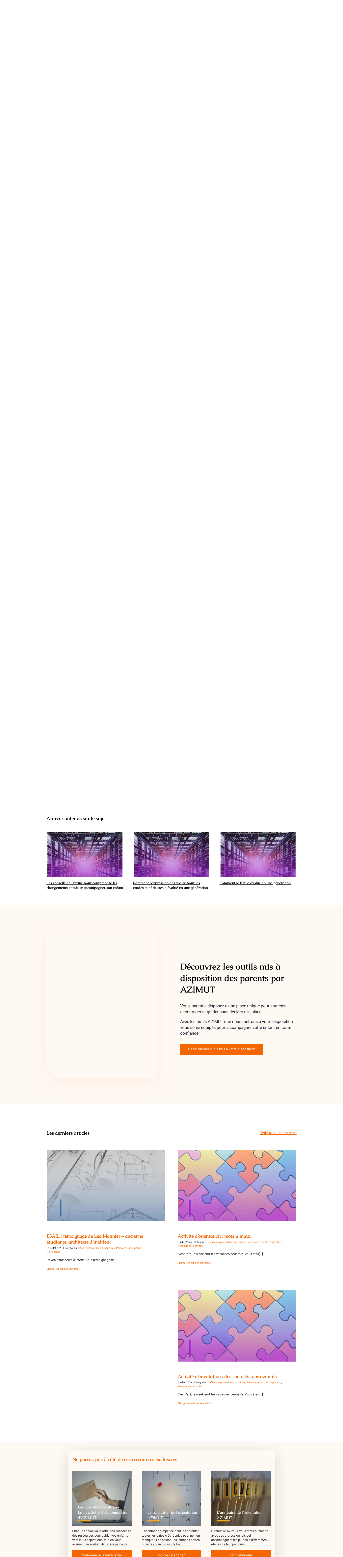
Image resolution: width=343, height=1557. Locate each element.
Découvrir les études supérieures (96, 1248)
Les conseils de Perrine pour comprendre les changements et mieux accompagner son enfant (85, 854)
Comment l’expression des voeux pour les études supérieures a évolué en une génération (171, 854)
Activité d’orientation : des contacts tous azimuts (237, 1322)
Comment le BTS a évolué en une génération (258, 854)
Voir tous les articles (278, 1132)
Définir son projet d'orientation (224, 1242)
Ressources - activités (190, 1246)
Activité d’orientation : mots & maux (237, 1182)
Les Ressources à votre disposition (261, 1242)
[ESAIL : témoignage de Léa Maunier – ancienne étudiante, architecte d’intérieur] (106, 1185)
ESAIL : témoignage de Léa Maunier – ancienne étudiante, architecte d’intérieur (106, 1180)
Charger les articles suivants (62, 1269)
